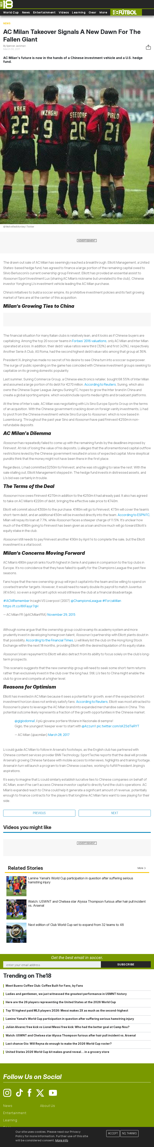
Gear (92, 12)
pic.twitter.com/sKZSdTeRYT (118, 726)
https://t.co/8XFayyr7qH (20, 606)
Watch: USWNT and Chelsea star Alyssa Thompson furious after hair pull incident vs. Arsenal (71, 1035)
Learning (78, 12)
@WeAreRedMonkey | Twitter (18, 226)
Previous (39, 813)
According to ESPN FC (133, 515)
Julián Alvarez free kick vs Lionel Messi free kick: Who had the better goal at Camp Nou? (68, 1027)
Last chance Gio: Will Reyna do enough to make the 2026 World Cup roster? (59, 1043)
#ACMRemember (16, 600)
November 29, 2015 (61, 614)
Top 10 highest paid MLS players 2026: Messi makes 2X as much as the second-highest (67, 1010)
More (103, 12)
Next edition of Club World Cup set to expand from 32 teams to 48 (76, 925)
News (26, 12)
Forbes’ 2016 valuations (89, 341)
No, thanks (129, 1133)
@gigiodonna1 (25, 721)
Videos (64, 12)
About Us (47, 1105)
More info (61, 1140)
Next (114, 813)
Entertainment (44, 12)
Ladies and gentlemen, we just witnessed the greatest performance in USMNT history (66, 994)
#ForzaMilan (111, 600)
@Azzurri (88, 726)
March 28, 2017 (59, 734)
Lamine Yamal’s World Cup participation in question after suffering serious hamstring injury (70, 1018)
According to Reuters (100, 384)
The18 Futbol (126, 12)
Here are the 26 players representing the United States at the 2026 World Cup (61, 1002)
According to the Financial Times (49, 640)
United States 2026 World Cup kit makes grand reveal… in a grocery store (57, 1052)
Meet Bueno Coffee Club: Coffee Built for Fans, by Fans (44, 985)
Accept (113, 1133)
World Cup (11, 12)
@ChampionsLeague (86, 600)
